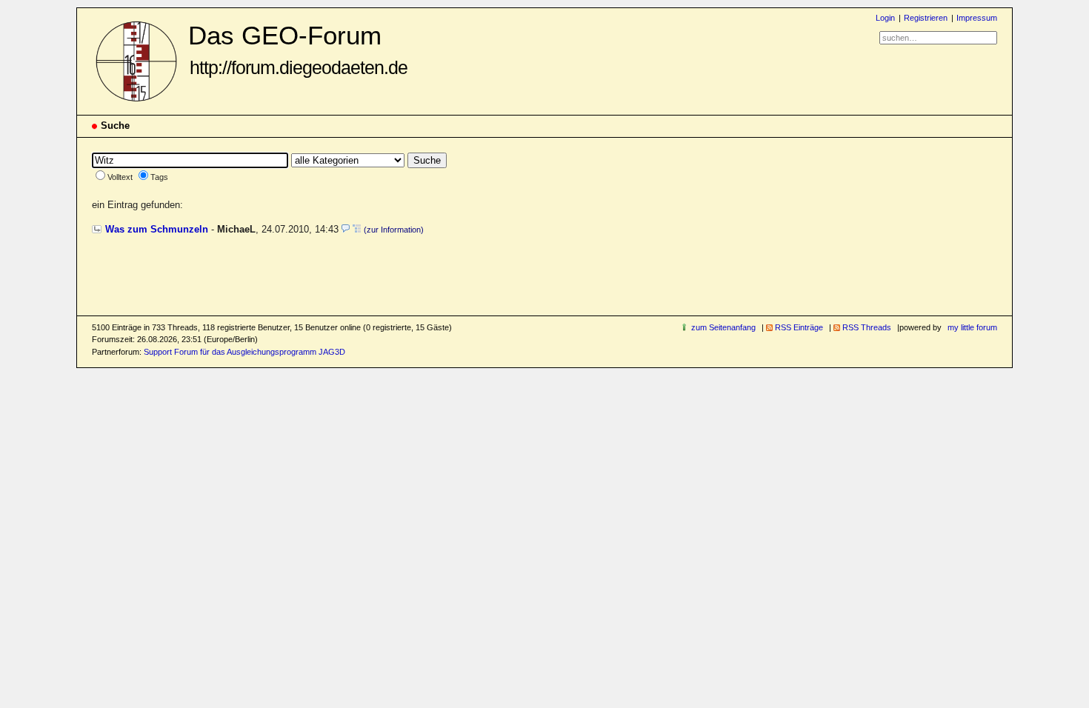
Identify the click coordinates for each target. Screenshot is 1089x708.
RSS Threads (866, 327)
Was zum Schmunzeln (156, 229)
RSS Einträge (799, 327)
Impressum (976, 17)
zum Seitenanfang (723, 327)
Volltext (120, 177)
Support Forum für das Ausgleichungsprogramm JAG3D (244, 351)
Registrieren (926, 17)
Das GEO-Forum (297, 49)
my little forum (972, 327)
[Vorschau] (346, 229)
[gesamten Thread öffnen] (357, 229)
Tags (159, 177)
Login (885, 17)
